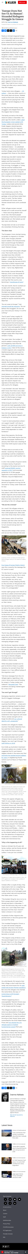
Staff (4, 1217)
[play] (2, 1252)
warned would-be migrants (11, 306)
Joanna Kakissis (13, 22)
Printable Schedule (8, 1234)
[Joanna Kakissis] (5, 1097)
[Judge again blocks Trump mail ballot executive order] (7, 1174)
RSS (4, 1237)
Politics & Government (18, 1144)
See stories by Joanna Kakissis (16, 1115)
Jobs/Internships (7, 1220)
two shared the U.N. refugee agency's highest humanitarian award (12, 1025)
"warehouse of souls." (17, 282)
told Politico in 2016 (8, 743)
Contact (5, 1213)
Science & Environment (19, 1130)
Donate (23, 2)
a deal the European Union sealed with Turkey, (13, 122)
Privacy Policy (6, 1223)
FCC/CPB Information (8, 1227)
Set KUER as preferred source (10, 28)
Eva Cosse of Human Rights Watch (13, 565)
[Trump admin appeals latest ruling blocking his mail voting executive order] (7, 1146)
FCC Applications (7, 1230)
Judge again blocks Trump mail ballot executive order (17, 1175)
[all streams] (26, 1252)
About (4, 1210)
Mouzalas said (13, 684)
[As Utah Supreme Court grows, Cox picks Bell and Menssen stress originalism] (7, 1160)
